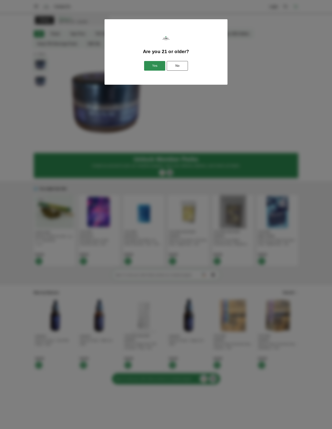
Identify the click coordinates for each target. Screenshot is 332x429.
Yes (154, 65)
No (177, 65)
